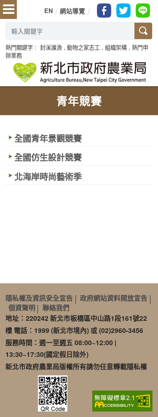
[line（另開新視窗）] (143, 10)
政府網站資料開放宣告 (113, 298)
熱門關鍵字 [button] (19, 47)
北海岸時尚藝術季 (48, 176)
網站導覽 (72, 11)
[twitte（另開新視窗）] (123, 10)
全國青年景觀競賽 (48, 138)
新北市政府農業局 (79, 72)
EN (48, 10)
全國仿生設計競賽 (48, 157)
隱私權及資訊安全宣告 (39, 298)
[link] (122, 400)
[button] (51, 47)
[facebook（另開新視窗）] (104, 10)
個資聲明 (21, 307)
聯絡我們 (56, 307)
